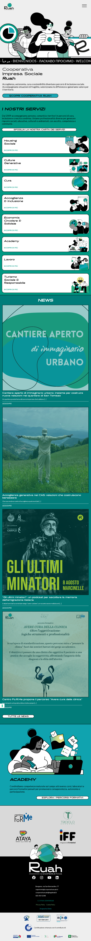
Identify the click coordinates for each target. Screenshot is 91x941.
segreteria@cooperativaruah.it (47, 889)
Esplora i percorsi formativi (62, 798)
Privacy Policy (40, 905)
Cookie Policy (50, 905)
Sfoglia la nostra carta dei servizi (39, 130)
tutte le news (18, 716)
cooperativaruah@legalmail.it (46, 892)
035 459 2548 (41, 896)
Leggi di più (6, 404)
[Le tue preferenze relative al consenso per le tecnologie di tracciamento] (2, 706)
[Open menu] (84, 5)
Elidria (49, 909)
